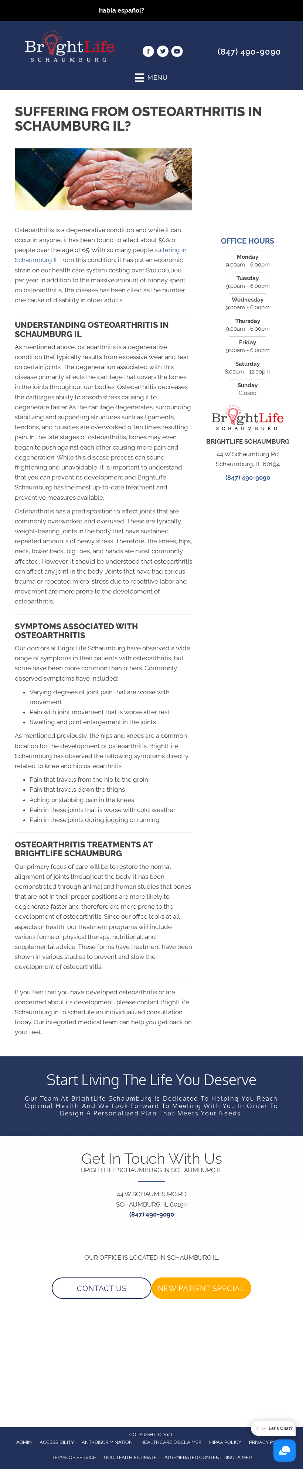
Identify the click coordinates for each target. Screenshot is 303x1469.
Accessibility (57, 1442)
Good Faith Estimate (130, 1457)
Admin (24, 1442)
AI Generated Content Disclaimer (208, 1457)
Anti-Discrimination (107, 1442)
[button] (102, 1288)
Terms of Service (74, 1457)
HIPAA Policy (225, 1442)
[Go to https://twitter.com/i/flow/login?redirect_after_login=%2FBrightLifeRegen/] (162, 52)
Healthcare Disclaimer (170, 1442)
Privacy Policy (268, 1442)
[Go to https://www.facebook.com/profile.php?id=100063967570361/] (148, 52)
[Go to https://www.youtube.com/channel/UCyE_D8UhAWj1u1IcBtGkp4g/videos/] (177, 52)
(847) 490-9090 (249, 51)
